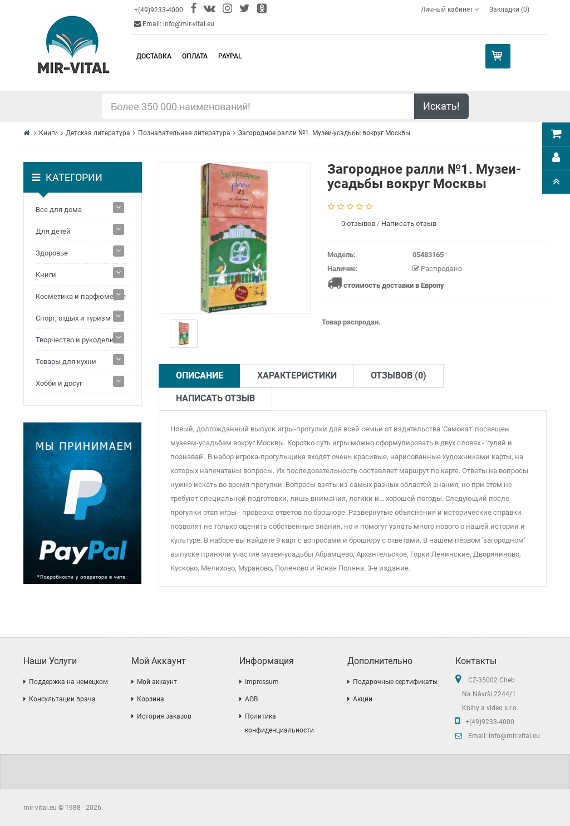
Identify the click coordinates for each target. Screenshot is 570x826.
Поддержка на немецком (68, 682)
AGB (251, 699)
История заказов (164, 716)
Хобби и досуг (59, 383)
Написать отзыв (408, 223)
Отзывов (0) (398, 375)
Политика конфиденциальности (279, 723)
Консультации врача (62, 699)
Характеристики (297, 375)
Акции (362, 699)
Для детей (53, 231)
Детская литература (98, 133)
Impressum (262, 682)
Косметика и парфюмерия (81, 296)
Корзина (150, 699)
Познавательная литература (184, 133)
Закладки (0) (509, 9)
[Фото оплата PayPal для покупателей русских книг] (82, 503)
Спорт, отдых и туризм (73, 318)
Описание (199, 375)
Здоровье (52, 253)
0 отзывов (358, 223)
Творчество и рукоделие (77, 340)
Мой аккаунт (157, 682)
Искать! (441, 106)
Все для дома (59, 209)
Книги (48, 133)
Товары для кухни (66, 361)
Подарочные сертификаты (395, 682)
